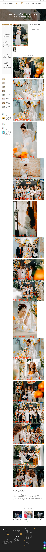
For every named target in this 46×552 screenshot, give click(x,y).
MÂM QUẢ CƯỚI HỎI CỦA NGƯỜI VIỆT (7, 60)
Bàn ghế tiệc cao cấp (7, 34)
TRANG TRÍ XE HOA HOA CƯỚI (6, 70)
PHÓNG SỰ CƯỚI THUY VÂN (39, 519)
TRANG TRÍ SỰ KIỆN (5, 44)
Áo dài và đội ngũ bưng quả (7, 68)
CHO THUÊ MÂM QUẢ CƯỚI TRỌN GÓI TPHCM (6, 63)
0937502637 (27, 543)
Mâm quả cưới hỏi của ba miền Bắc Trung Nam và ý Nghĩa (7, 57)
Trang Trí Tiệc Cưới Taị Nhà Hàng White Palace (7, 39)
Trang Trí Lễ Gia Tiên (6, 26)
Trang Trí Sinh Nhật (6, 46)
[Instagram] (40, 0)
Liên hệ (15, 541)
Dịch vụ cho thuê (5, 65)
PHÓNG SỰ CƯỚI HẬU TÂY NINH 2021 (28, 520)
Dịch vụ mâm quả (5, 54)
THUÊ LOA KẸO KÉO (8, 123)
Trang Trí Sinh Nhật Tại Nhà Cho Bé (6, 52)
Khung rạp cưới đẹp (7, 30)
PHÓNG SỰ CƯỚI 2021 (35, 29)
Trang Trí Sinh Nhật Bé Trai (7, 48)
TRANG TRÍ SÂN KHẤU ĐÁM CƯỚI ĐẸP (6, 42)
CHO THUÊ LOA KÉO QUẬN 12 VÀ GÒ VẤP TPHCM (8, 132)
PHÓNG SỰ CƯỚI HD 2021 (17, 519)
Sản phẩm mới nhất (16, 540)
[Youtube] (43, 0)
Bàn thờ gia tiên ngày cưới (6, 28)
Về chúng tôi (15, 538)
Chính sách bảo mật (16, 539)
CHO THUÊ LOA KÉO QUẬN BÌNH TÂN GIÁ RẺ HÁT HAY (8, 118)
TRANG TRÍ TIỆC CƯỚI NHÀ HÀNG (6, 37)
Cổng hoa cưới (6, 32)
